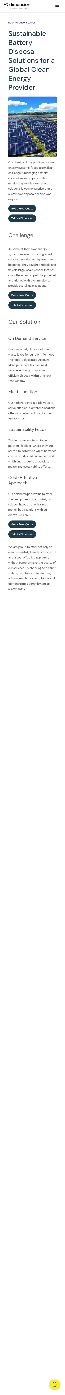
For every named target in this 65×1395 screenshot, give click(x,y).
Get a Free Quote (22, 208)
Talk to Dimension (22, 218)
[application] (55, 1385)
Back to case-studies (22, 22)
